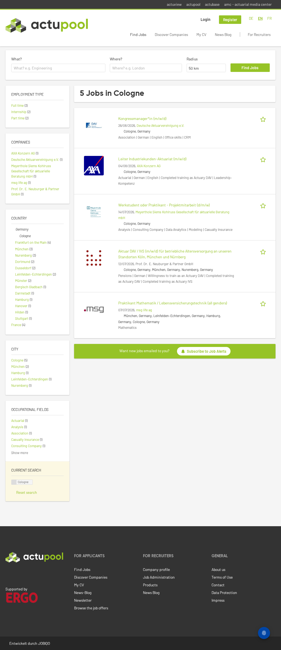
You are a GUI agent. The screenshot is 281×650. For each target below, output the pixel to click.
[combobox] (58, 68)
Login (205, 19)
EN (260, 18)
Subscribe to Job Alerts (206, 351)
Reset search (26, 492)
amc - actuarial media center (248, 4)
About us (218, 569)
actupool (193, 4)
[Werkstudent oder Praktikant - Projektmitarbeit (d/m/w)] (94, 211)
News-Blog (82, 592)
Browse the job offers (91, 608)
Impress (218, 600)
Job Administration (159, 577)
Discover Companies (171, 34)
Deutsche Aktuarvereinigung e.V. (160, 125)
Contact (218, 584)
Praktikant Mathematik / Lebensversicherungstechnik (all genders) (172, 303)
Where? (116, 59)
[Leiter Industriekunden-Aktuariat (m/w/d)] (94, 165)
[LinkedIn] (8, 574)
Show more (19, 452)
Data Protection (224, 592)
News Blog (223, 34)
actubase (212, 4)
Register (230, 19)
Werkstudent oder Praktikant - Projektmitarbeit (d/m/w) (164, 205)
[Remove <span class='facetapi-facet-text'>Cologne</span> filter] (14, 482)
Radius (192, 59)
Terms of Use (222, 577)
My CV (201, 34)
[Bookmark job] (264, 118)
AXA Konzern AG (149, 166)
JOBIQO (44, 643)
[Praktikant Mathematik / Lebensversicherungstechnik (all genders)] (94, 309)
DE (251, 18)
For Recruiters (259, 34)
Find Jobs (138, 34)
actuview (174, 4)
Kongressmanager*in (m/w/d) (142, 118)
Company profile (156, 569)
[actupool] (46, 25)
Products (150, 584)
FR (269, 18)
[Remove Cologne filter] (17, 236)
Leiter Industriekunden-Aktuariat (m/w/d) (152, 158)
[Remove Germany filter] (13, 229)
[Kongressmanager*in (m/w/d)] (94, 124)
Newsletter (83, 600)
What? (16, 59)
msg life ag (144, 310)
